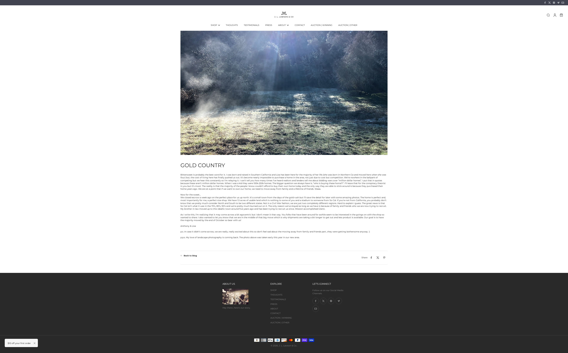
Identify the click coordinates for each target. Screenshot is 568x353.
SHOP (273, 290)
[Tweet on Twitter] (378, 257)
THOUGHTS (276, 294)
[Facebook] (545, 2)
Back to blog (190, 256)
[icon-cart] (561, 15)
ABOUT (274, 308)
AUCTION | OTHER (279, 322)
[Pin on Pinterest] (384, 257)
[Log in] (554, 15)
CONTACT (275, 313)
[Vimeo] (558, 2)
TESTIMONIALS (278, 299)
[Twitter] (549, 2)
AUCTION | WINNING (281, 317)
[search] (548, 15)
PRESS (273, 304)
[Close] (35, 343)
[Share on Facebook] (371, 257)
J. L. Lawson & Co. (288, 345)
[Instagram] (554, 2)
